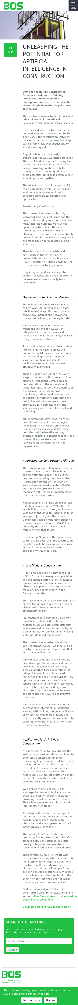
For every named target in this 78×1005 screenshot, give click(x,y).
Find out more (31, 1000)
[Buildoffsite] (13, 6)
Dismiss (50, 1000)
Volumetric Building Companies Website (47, 907)
